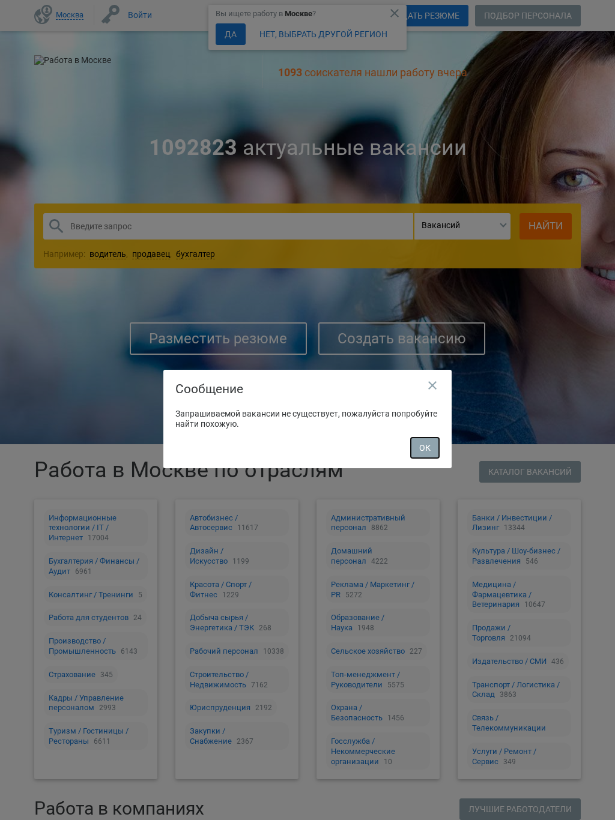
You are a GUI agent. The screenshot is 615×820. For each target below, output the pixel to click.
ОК (425, 448)
